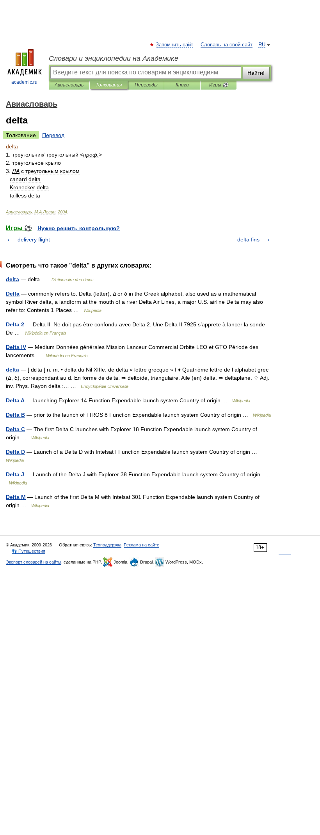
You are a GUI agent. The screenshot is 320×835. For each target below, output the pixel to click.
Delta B (15, 415)
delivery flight (34, 239)
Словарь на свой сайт (226, 45)
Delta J (15, 474)
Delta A (15, 400)
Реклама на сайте (141, 545)
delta (12, 279)
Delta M (16, 497)
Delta (13, 294)
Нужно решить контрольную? (78, 228)
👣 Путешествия (28, 551)
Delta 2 (15, 324)
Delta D (15, 452)
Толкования (109, 85)
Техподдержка (107, 545)
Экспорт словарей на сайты (33, 562)
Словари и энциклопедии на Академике (113, 58)
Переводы (146, 85)
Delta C (15, 429)
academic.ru (24, 82)
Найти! (256, 73)
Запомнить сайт (174, 45)
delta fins (248, 239)
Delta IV (16, 347)
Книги (182, 85)
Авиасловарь (69, 85)
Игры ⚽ (218, 85)
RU (261, 45)
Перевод (53, 135)
